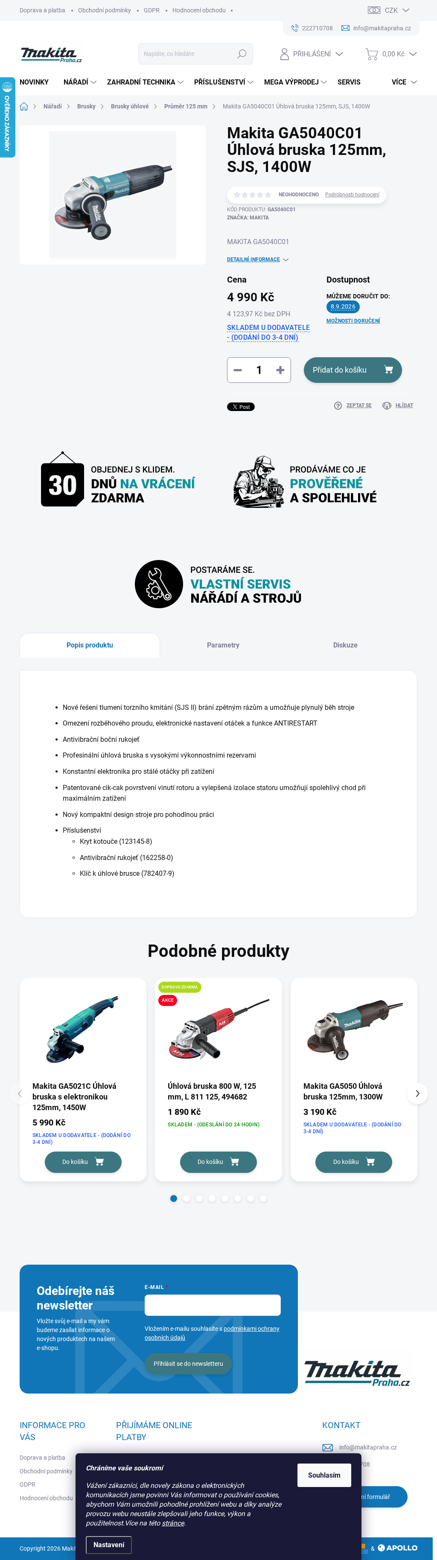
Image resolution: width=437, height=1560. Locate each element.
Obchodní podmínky (104, 10)
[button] (173, 1198)
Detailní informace (253, 259)
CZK (391, 10)
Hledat (242, 53)
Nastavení (108, 1545)
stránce (173, 1523)
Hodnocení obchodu (199, 10)
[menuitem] (37, 82)
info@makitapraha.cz (368, 1447)
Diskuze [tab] (345, 645)
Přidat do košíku (340, 369)
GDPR (152, 10)
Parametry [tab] (223, 645)
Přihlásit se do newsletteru (188, 1363)
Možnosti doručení (353, 321)
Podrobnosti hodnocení (352, 195)
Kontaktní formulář (365, 1496)
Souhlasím (324, 1475)
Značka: (248, 218)
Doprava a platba (42, 10)
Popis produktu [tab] (90, 645)
